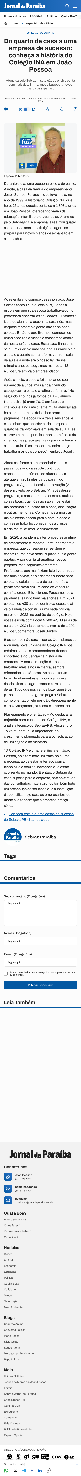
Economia (10, 1266)
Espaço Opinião (13, 1435)
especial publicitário (39, 23)
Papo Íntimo (11, 1359)
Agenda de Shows (15, 1219)
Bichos (8, 1254)
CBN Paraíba (12, 1405)
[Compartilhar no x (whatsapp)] (15, 1471)
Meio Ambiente (13, 1307)
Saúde (8, 1295)
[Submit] (67, 6)
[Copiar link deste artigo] (49, 1470)
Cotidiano (10, 1289)
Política (52, 16)
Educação (10, 1272)
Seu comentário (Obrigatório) (24, 896)
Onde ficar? (11, 1237)
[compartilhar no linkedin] (40, 1471)
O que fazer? (12, 1225)
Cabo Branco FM (14, 1400)
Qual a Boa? (69, 16)
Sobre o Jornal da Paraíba (20, 1394)
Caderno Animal (14, 1324)
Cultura (8, 1260)
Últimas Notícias (15, 16)
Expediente (11, 1411)
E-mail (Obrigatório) (18, 954)
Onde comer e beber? (17, 1231)
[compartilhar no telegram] (24, 1471)
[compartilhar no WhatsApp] (6, 1470)
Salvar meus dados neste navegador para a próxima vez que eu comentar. (42, 973)
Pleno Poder (11, 1336)
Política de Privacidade (18, 1429)
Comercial (10, 1417)
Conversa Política (14, 1330)
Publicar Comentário (40, 985)
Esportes (36, 16)
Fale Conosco (12, 1423)
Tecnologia (10, 1301)
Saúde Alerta (12, 1347)
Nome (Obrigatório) (17, 933)
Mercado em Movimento (19, 1353)
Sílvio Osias (11, 1341)
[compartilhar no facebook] (32, 1471)
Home (14, 23)
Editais (8, 1388)
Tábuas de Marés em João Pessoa (25, 1382)
